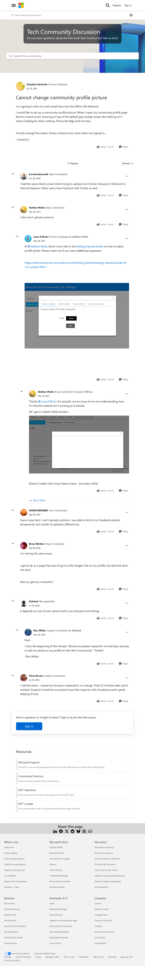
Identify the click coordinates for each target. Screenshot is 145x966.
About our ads (126, 957)
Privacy (38, 957)
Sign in (29, 726)
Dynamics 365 (10, 914)
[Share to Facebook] (61, 831)
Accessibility (100, 937)
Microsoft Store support (60, 858)
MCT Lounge (25, 803)
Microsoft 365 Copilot (13, 937)
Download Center (57, 853)
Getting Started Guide (90, 246)
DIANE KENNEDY (38, 510)
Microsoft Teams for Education (107, 858)
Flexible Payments (57, 887)
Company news (101, 914)
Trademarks (84, 957)
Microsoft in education (104, 847)
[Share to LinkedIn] (55, 831)
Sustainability (100, 943)
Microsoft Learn (56, 914)
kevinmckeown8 (38, 174)
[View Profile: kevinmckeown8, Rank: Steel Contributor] (23, 176)
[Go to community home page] (21, 5)
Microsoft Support (29, 762)
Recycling (112, 957)
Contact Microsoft (23, 957)
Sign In (128, 5)
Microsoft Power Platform (15, 926)
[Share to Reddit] (72, 831)
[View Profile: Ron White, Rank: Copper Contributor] (28, 632)
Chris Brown (36, 675)
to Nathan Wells (78, 236)
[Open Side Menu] (14, 5)
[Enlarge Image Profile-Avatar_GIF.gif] (77, 316)
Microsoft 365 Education (105, 864)
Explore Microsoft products (15, 881)
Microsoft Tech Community (61, 926)
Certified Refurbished (59, 875)
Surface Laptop (10, 853)
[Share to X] (67, 831)
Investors (98, 926)
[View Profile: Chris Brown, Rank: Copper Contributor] (23, 677)
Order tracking (56, 870)
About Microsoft (101, 909)
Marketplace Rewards (59, 937)
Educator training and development (110, 875)
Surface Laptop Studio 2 (14, 858)
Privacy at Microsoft (103, 920)
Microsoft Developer (58, 909)
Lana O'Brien (40, 236)
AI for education (101, 887)
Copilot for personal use (14, 870)
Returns (53, 864)
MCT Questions (27, 790)
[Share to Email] (90, 831)
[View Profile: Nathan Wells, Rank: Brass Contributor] (23, 209)
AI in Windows (10, 875)
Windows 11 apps (11, 887)
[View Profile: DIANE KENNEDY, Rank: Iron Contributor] (23, 512)
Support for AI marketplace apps (63, 920)
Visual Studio (55, 943)
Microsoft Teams (11, 931)
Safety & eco (98, 957)
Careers (98, 903)
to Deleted (75, 630)
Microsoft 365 (10, 920)
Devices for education (104, 853)
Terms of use (69, 957)
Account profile (56, 847)
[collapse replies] (13, 174)
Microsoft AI (9, 903)
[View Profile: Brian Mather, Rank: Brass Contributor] (23, 545)
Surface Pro (9, 847)
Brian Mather (36, 543)
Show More (39, 500)
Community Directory (30, 776)
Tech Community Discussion (28, 15)
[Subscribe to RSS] (84, 831)
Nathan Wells (37, 207)
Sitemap (7, 957)
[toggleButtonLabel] (131, 15)
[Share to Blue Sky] (78, 831)
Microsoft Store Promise (60, 881)
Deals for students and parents (108, 881)
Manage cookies (52, 957)
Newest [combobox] (128, 163)
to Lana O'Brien (83, 391)
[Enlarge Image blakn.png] (79, 444)
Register (117, 5)
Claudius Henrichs (37, 84)
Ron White (39, 630)
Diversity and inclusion (104, 931)
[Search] (108, 5)
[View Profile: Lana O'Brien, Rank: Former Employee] (28, 238)
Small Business (10, 943)
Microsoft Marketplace (59, 931)
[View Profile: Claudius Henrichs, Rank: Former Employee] (20, 86)
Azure (52, 903)
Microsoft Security (12, 909)
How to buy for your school (106, 870)
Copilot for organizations (14, 864)
